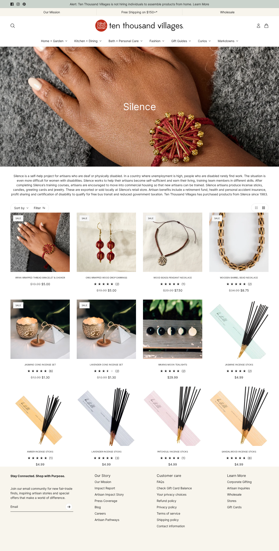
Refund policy (166, 501)
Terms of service (168, 513)
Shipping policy (168, 520)
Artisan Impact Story (109, 494)
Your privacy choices (171, 494)
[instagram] (18, 4)
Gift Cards (234, 507)
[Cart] (266, 26)
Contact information (171, 526)
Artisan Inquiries (238, 488)
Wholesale (234, 494)
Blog (98, 507)
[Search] (12, 26)
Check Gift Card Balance (174, 488)
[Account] (258, 26)
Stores (231, 501)
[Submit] (68, 506)
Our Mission (103, 482)
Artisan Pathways (107, 520)
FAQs (160, 482)
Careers (100, 513)
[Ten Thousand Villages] (139, 26)
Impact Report (105, 488)
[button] (255, 207)
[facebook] (12, 4)
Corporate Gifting (239, 482)
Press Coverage (106, 501)
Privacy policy (167, 507)
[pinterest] (24, 4)
